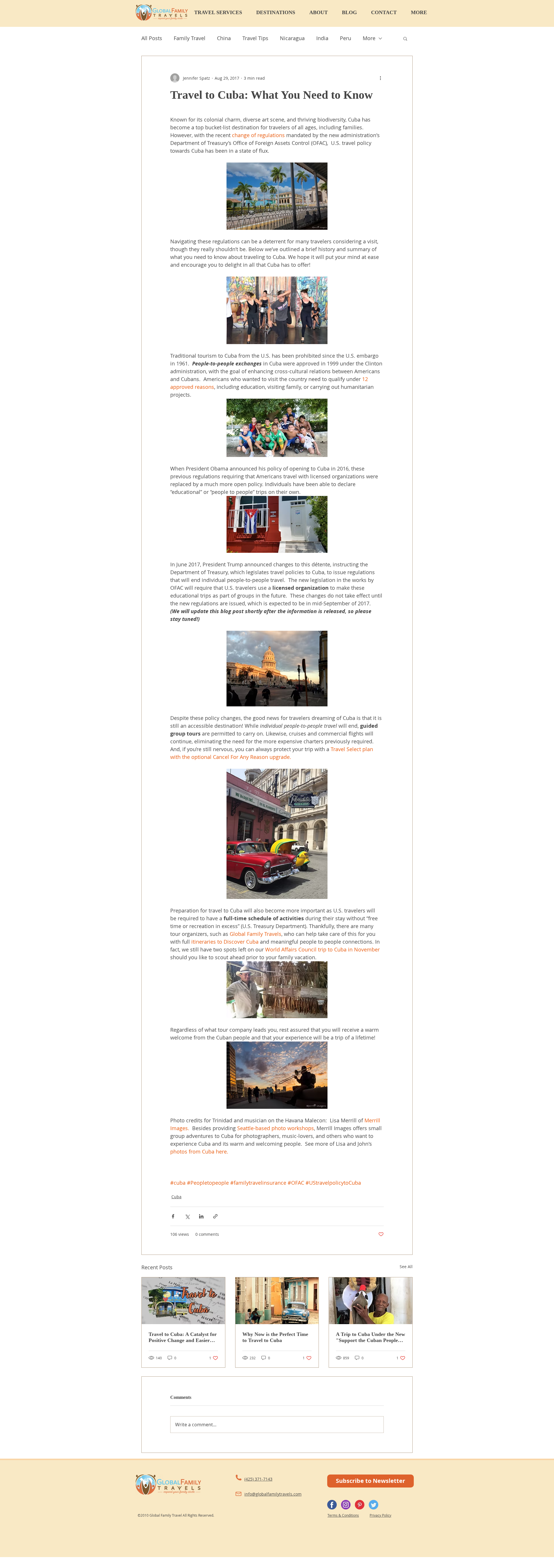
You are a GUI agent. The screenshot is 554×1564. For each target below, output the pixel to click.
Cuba (176, 1196)
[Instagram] (346, 1504)
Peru (345, 38)
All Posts (151, 38)
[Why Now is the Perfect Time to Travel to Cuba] (277, 1300)
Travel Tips (255, 38)
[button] (222, 12)
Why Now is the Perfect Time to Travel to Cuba (275, 1337)
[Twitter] (373, 1504)
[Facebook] (332, 1504)
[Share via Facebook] (173, 1216)
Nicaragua (292, 38)
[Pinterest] (359, 1504)
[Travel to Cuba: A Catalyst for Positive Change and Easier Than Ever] (183, 1300)
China (224, 38)
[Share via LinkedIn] (201, 1216)
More (369, 38)
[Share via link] (215, 1216)
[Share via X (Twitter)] (187, 1216)
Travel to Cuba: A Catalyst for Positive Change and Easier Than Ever (183, 1337)
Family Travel (189, 38)
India (322, 38)
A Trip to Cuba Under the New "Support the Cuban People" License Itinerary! (370, 1337)
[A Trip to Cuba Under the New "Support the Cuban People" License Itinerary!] (370, 1300)
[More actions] (380, 77)
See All (406, 1266)
